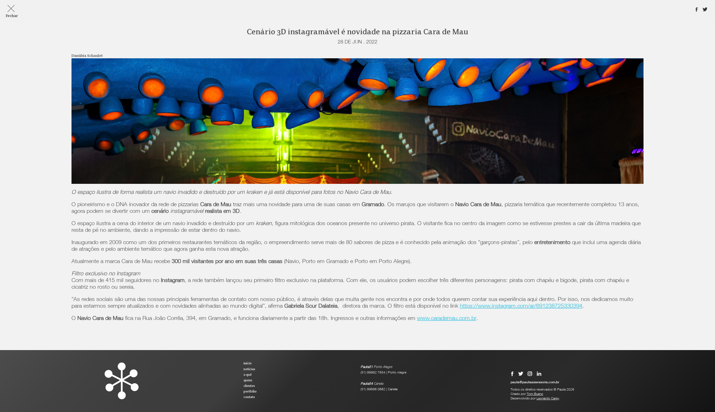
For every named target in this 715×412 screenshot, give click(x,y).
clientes (249, 386)
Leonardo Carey (548, 398)
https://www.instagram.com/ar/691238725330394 (521, 306)
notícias (249, 369)
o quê (248, 375)
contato (249, 397)
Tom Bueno (535, 394)
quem (248, 380)
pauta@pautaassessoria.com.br (535, 382)
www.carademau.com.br (446, 319)
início (248, 363)
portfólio (250, 391)
